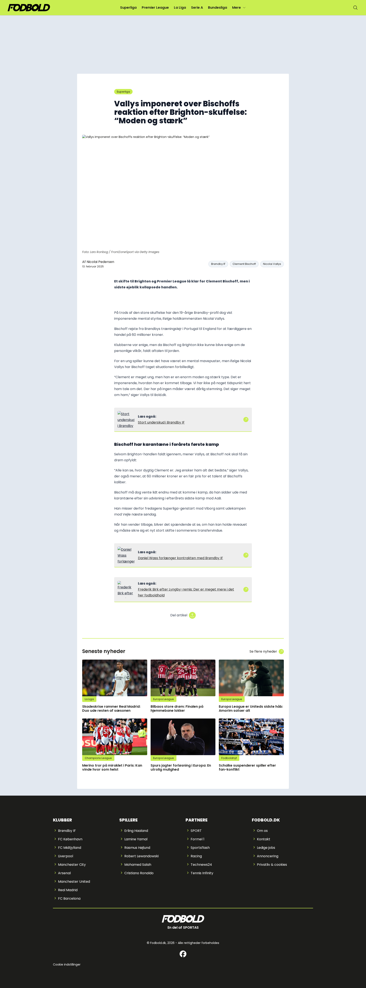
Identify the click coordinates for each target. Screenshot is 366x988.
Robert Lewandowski (141, 856)
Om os (262, 830)
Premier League (155, 7)
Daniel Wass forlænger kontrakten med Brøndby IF (180, 558)
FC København (70, 839)
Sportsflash (200, 847)
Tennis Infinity (202, 873)
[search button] (355, 8)
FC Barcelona (69, 898)
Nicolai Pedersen (100, 261)
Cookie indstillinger (66, 964)
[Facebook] (183, 953)
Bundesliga (217, 7)
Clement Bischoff (244, 264)
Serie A (197, 7)
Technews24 (201, 864)
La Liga (180, 7)
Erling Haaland (136, 830)
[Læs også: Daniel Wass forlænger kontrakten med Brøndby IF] (126, 555)
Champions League (98, 758)
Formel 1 (197, 839)
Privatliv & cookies (272, 864)
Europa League (163, 699)
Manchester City (72, 864)
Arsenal (64, 873)
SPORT (196, 830)
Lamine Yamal (135, 839)
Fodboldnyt (229, 758)
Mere (236, 7)
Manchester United (74, 881)
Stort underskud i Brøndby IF (161, 422)
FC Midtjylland (69, 847)
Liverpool (65, 856)
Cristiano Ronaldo (139, 873)
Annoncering (267, 856)
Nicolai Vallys (272, 264)
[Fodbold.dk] (29, 7)
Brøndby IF (218, 264)
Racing (196, 856)
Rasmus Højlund (137, 847)
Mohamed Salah (137, 864)
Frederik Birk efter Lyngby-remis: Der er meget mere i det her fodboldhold (186, 592)
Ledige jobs (266, 847)
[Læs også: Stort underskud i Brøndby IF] (126, 419)
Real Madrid (68, 890)
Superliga (128, 7)
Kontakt (263, 839)
